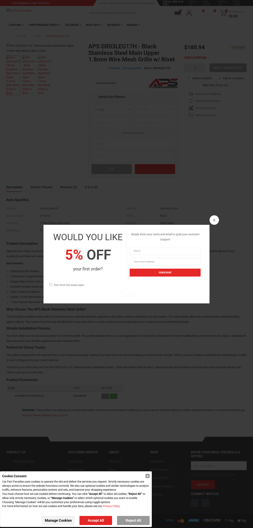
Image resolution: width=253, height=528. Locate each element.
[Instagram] (131, 294)
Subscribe (165, 272)
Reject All (133, 520)
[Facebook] (122, 294)
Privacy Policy (111, 506)
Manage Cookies (58, 520)
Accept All (96, 520)
